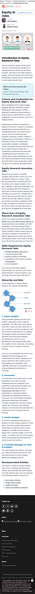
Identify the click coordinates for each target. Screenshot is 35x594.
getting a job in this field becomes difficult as (17, 221)
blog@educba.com (25, 13)
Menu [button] (30, 7)
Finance (8, 1)
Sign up (5, 556)
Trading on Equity (11, 485)
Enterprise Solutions (10, 540)
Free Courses (7, 544)
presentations (10, 261)
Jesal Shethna (12, 21)
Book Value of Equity (12, 480)
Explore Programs (9, 547)
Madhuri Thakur (12, 26)
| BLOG (18, 6)
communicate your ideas (10, 391)
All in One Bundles (9, 553)
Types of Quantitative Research (16, 487)
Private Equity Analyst (13, 483)
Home (2, 1)
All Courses (6, 550)
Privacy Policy (27, 591)
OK (32, 580)
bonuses (16, 208)
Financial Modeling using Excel (16, 252)
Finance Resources (19, 1)
